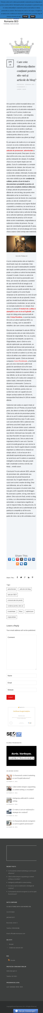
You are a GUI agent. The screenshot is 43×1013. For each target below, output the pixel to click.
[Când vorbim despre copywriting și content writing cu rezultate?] (9, 788)
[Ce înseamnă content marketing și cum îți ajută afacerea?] (9, 777)
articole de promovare (14, 150)
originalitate (12, 617)
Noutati (11, 944)
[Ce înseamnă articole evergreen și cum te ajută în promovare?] (9, 822)
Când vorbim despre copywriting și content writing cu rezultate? (23, 788)
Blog (24, 89)
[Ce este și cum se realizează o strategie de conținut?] (9, 811)
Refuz (32, 16)
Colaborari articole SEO (16, 948)
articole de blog (25, 589)
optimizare (29, 611)
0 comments (21, 87)
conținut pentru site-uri (15, 606)
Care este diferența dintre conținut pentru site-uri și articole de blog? (26, 71)
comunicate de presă (15, 600)
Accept (25, 16)
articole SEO (12, 595)
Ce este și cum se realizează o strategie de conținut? (23, 811)
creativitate (11, 611)
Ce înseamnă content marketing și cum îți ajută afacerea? (23, 777)
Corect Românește (20, 361)
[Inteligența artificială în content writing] (9, 799)
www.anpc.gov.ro (11, 971)
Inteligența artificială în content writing (23, 799)
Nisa (20, 611)
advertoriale (28, 150)
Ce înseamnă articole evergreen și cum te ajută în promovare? (23, 822)
